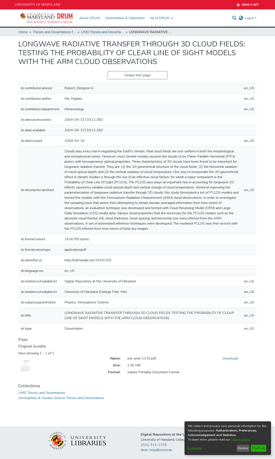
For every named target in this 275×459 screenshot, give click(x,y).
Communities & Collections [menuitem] (125, 18)
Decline (243, 448)
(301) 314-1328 (154, 444)
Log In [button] (250, 18)
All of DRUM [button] (160, 18)
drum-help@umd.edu (156, 450)
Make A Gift (250, 4)
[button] (46, 18)
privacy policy (240, 440)
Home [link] (23, 32)
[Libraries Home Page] (77, 440)
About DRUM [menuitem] (89, 18)
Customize (195, 448)
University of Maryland (37, 4)
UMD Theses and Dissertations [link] (102, 32)
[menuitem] (161, 18)
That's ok (258, 448)
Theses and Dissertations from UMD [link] (54, 32)
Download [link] (230, 358)
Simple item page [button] (137, 75)
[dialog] (228, 438)
